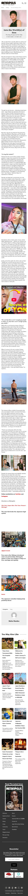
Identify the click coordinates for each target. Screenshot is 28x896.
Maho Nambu (11, 37)
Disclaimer (7, 893)
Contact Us (14, 821)
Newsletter (5, 837)
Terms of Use (20, 893)
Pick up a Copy (6, 835)
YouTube (18, 494)
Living (7, 7)
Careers (14, 816)
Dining (4, 821)
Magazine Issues (6, 832)
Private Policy (13, 893)
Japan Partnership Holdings (18, 824)
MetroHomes (15, 827)
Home (2, 7)
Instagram (4, 496)
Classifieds (14, 829)
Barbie (3, 594)
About (13, 813)
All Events (5, 813)
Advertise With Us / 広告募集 (18, 819)
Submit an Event (6, 816)
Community (5, 827)
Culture (4, 819)
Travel (4, 829)
